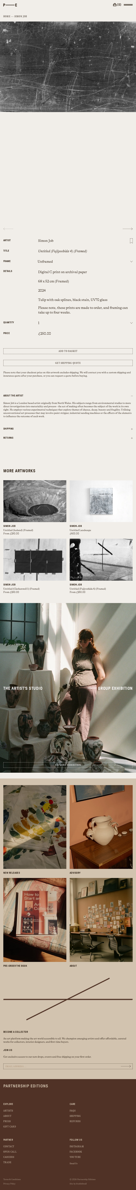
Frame (7, 261)
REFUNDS (75, 1121)
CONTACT (8, 1146)
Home (6, 16)
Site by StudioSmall (78, 1184)
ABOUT (7, 1116)
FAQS (73, 1110)
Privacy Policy (9, 1184)
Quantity (8, 322)
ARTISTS (8, 1110)
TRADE (7, 1162)
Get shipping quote (68, 363)
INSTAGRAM (77, 1146)
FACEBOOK (76, 1151)
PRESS (7, 1121)
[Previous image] (8, 229)
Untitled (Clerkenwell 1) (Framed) (21, 588)
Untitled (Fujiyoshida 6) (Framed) (88, 588)
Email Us (73, 1163)
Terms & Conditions (12, 1179)
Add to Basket (68, 351)
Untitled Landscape (80, 530)
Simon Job (20, 16)
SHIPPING (75, 1116)
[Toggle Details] (132, 429)
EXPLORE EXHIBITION (68, 765)
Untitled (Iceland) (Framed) (18, 530)
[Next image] (128, 229)
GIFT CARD (9, 1126)
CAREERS (8, 1157)
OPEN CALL (10, 1151)
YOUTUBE (75, 1157)
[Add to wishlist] (131, 240)
